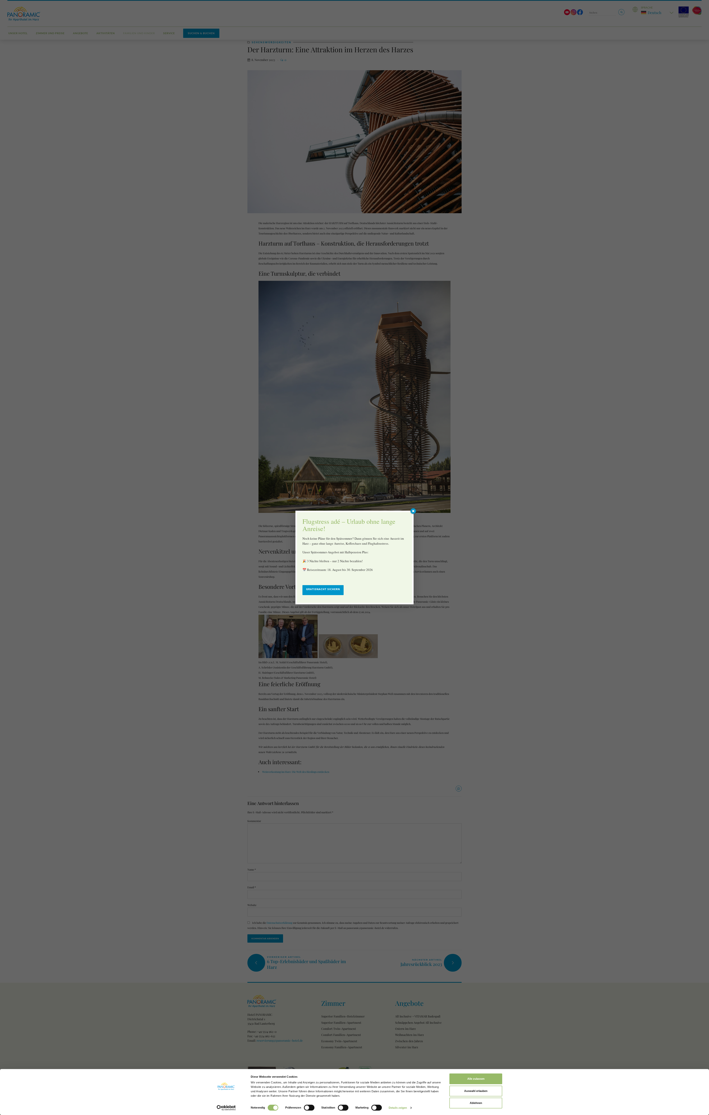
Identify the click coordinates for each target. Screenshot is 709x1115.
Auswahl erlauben (475, 1090)
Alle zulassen (475, 1078)
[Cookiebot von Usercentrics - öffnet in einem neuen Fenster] (226, 1108)
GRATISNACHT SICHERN (323, 589)
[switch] (309, 1108)
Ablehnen (476, 1102)
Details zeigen (398, 1107)
